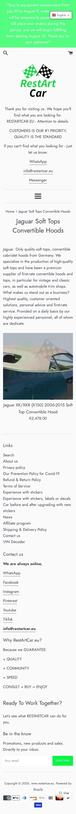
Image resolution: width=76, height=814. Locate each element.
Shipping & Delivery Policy (25, 529)
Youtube (9, 610)
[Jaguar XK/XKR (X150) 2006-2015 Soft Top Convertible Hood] (38, 366)
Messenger (38, 180)
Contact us (11, 535)
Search (8, 455)
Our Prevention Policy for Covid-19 (31, 473)
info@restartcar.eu (38, 171)
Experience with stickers (23, 492)
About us (10, 461)
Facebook (10, 582)
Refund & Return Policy (22, 479)
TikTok (8, 619)
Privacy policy (14, 467)
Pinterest (10, 600)
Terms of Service (16, 486)
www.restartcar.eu (42, 783)
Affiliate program (17, 523)
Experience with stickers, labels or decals (37, 498)
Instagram (11, 591)
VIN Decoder (14, 542)
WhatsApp (38, 161)
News (7, 517)
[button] (61, 15)
